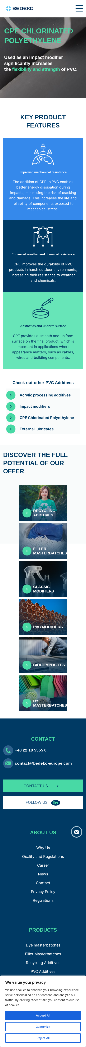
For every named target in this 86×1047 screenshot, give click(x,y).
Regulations (43, 900)
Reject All (43, 1038)
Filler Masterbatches (43, 954)
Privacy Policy (43, 891)
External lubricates (37, 429)
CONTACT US (36, 786)
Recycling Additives (43, 962)
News (43, 874)
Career (43, 865)
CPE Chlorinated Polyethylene (47, 417)
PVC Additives (43, 971)
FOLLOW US (37, 802)
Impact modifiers (35, 406)
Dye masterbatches (43, 945)
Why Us (43, 848)
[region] (43, 1011)
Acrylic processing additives (45, 395)
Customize (43, 1026)
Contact (43, 883)
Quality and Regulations (43, 856)
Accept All (43, 1015)
